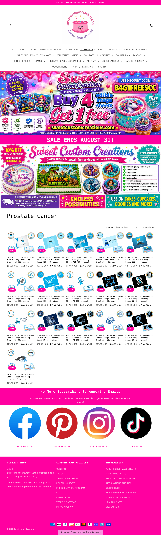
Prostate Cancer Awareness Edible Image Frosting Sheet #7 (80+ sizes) (139, 298)
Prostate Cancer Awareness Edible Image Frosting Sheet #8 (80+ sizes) (109, 298)
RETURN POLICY (64, 497)
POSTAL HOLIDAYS (65, 483)
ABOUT (59, 474)
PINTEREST (60, 446)
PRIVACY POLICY (64, 507)
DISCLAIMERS (112, 507)
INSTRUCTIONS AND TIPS (118, 483)
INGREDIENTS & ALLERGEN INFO (122, 492)
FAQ (58, 492)
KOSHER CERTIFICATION (118, 497)
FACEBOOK (23, 446)
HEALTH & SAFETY (115, 502)
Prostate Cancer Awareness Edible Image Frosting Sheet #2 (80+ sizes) (139, 337)
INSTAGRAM (97, 446)
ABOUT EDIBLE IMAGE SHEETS (121, 469)
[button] (10, 25)
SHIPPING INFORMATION (68, 478)
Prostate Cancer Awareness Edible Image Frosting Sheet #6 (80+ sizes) (20, 337)
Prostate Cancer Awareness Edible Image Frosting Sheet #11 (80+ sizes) (20, 298)
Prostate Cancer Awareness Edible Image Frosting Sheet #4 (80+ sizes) (79, 337)
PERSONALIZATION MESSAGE (120, 478)
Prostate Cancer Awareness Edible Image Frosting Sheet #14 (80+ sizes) (79, 259)
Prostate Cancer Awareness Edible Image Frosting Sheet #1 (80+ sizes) (20, 377)
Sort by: (110, 227)
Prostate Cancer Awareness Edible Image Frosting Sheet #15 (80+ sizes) (50, 259)
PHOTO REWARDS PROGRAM (70, 488)
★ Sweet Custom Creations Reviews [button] (80, 532)
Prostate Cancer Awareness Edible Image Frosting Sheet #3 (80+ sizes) (109, 337)
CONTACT (61, 469)
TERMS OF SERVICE (66, 502)
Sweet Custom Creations (24, 529)
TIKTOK (134, 446)
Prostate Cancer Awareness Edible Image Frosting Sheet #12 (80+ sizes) (139, 259)
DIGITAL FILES (113, 488)
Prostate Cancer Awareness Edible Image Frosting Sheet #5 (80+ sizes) (50, 337)
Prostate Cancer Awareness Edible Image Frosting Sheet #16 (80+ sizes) (20, 259)
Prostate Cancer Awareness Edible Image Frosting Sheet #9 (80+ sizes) (79, 298)
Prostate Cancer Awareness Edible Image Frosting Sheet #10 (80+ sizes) (50, 298)
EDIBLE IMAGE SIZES (116, 474)
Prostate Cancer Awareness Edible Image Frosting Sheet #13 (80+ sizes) (109, 259)
